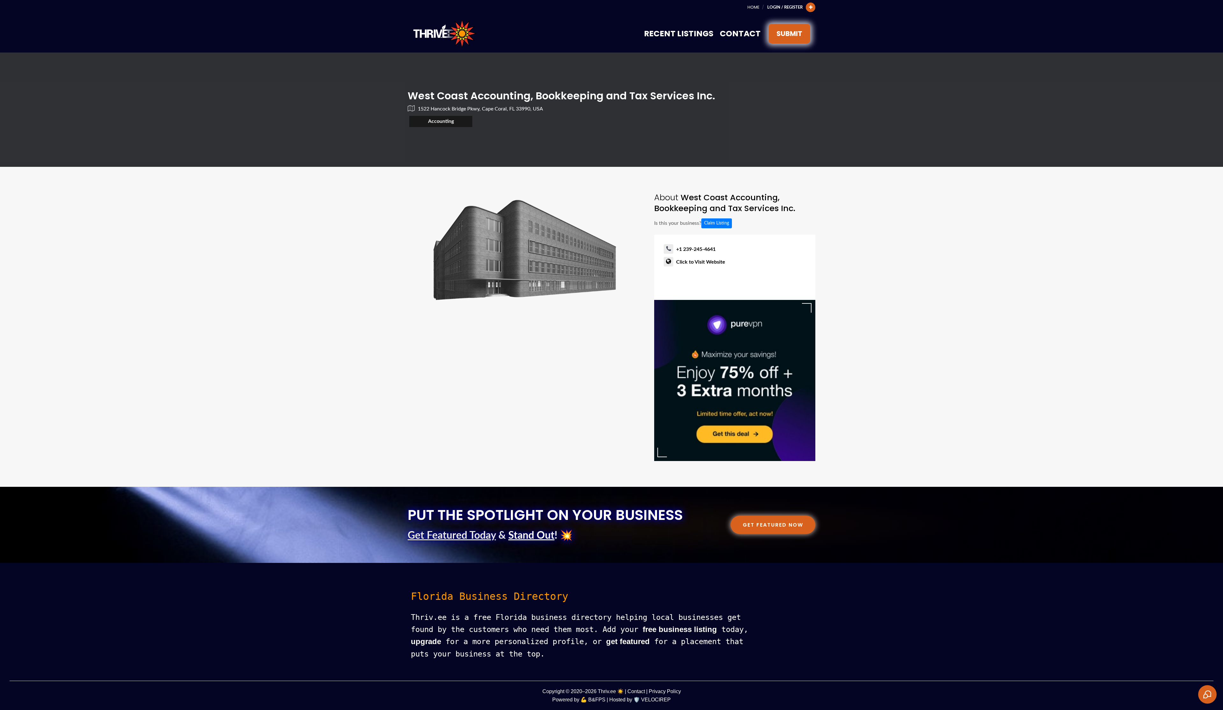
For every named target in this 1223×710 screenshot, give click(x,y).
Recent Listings (678, 33)
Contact (740, 33)
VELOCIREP (656, 699)
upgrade (426, 641)
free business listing (680, 629)
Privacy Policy (665, 691)
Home (753, 7)
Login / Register (785, 7)
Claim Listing (716, 223)
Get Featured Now (773, 525)
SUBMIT (789, 33)
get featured (628, 641)
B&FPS (596, 699)
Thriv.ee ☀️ (611, 691)
